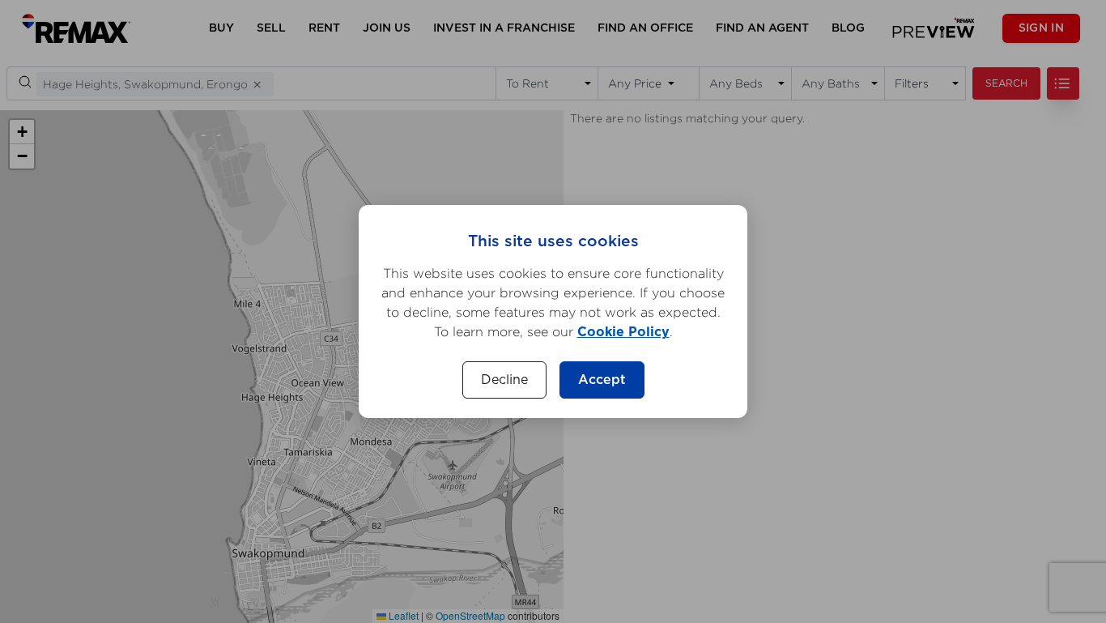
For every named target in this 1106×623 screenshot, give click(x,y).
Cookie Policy (623, 332)
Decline (504, 379)
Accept (602, 379)
